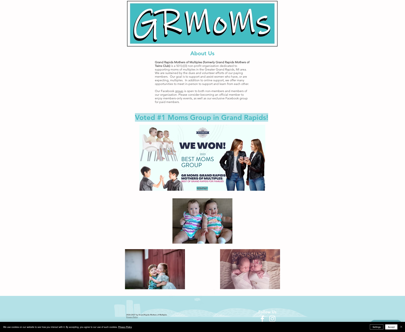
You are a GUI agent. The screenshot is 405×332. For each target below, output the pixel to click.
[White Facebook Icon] (262, 319)
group (179, 91)
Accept (391, 327)
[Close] (401, 326)
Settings (377, 327)
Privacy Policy (125, 327)
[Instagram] (272, 319)
